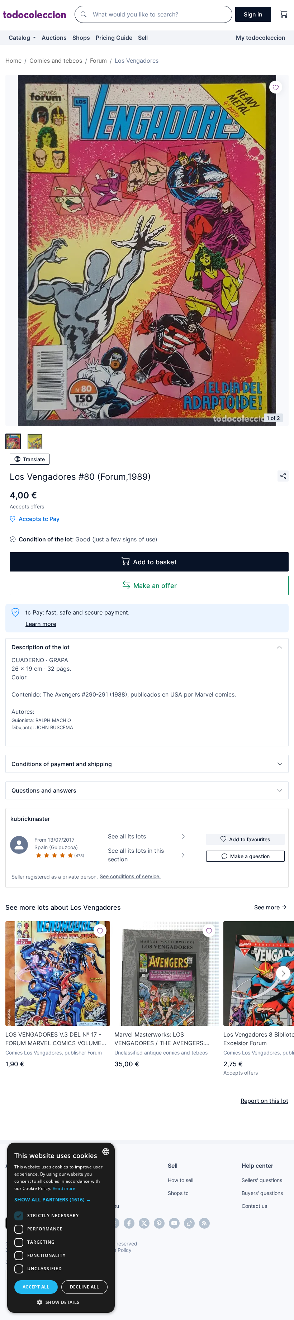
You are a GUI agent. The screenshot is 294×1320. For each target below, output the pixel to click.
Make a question (250, 856)
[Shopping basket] (284, 14)
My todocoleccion (260, 37)
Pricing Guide (114, 37)
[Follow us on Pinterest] (159, 1223)
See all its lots (127, 836)
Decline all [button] (84, 1287)
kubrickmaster (30, 818)
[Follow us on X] (144, 1223)
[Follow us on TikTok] (189, 1223)
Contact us (254, 1206)
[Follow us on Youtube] (174, 1223)
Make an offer (155, 585)
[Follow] (275, 87)
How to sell (180, 1180)
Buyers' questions (262, 1193)
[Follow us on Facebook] (129, 1223)
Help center (257, 1165)
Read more (64, 1188)
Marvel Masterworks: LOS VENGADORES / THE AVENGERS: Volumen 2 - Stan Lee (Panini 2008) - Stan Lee (164, 1039)
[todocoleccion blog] (204, 1223)
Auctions (54, 37)
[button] (147, 647)
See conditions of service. (130, 876)
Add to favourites (249, 839)
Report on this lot (264, 1100)
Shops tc (178, 1193)
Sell (143, 37)
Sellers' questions (262, 1180)
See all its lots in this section (136, 855)
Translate (34, 459)
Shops (81, 37)
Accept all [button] (36, 1287)
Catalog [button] (20, 37)
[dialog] (61, 1228)
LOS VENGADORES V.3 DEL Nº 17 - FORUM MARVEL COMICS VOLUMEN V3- (55, 1039)
